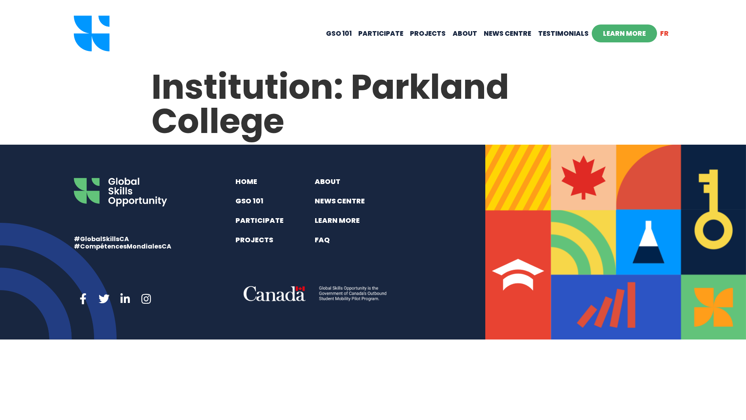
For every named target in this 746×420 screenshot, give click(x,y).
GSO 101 (339, 33)
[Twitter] (104, 299)
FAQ (322, 240)
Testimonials (563, 33)
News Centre (507, 33)
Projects (428, 33)
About (465, 33)
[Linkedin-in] (125, 299)
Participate (380, 33)
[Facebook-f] (83, 299)
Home (246, 181)
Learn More (624, 33)
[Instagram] (146, 299)
